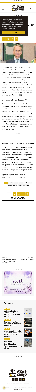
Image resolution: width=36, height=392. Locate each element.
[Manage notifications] (4, 387)
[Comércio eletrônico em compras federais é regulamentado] (28, 322)
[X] (8, 39)
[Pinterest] (12, 39)
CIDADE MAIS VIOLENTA (27, 259)
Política (7, 309)
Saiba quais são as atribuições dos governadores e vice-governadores (12, 313)
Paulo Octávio (23, 185)
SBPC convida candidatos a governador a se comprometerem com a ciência (13, 344)
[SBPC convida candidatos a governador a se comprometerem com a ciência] (28, 342)
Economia (7, 319)
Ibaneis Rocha (12, 185)
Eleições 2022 (27, 183)
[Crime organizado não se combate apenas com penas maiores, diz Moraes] (28, 332)
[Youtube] (23, 379)
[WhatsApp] (16, 39)
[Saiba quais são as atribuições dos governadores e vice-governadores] (28, 312)
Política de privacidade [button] (9, 28)
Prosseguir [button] (14, 32)
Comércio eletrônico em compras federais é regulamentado (12, 323)
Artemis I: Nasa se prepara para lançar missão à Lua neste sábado (9, 261)
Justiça (6, 329)
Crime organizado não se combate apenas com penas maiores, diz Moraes (13, 333)
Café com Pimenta (15, 183)
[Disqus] (18, 227)
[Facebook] (4, 39)
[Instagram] (16, 379)
